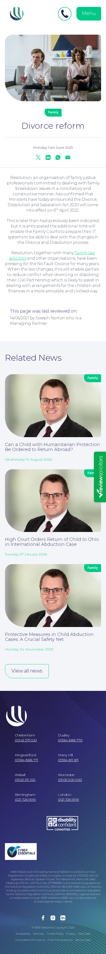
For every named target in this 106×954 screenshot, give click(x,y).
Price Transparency (60, 940)
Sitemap (38, 933)
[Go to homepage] (16, 14)
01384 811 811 (68, 760)
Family (53, 112)
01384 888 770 (70, 740)
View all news (26, 671)
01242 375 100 (26, 740)
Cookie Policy (55, 933)
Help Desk (84, 933)
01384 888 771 (26, 760)
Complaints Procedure (30, 940)
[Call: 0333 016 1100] (64, 14)
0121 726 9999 (25, 799)
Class (87, 940)
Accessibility (23, 933)
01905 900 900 (70, 780)
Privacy (70, 933)
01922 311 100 (25, 780)
